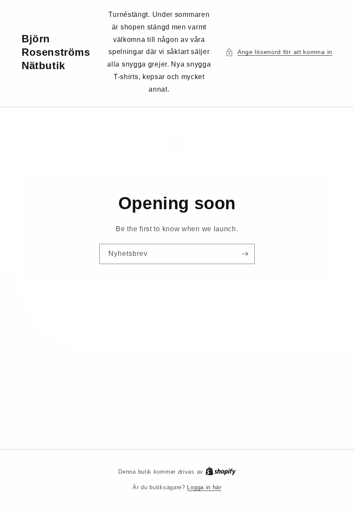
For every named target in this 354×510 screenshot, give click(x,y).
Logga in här (204, 487)
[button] (278, 52)
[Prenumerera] (244, 254)
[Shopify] (220, 472)
